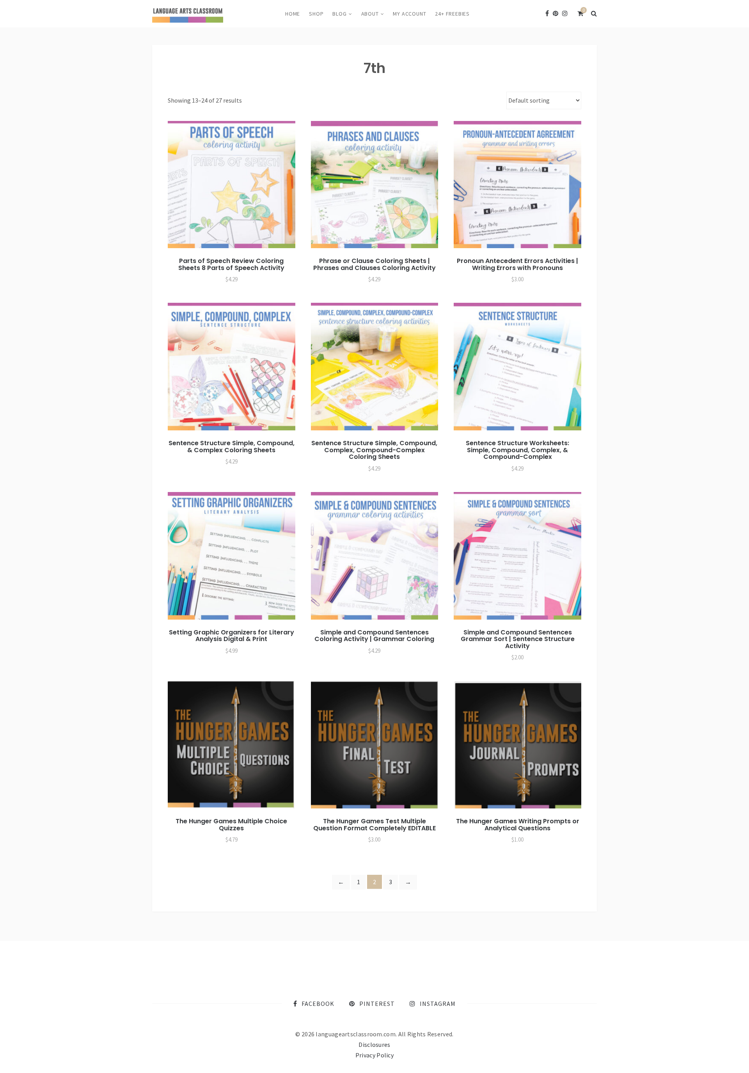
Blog (339, 13)
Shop (316, 13)
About (370, 13)
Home (292, 13)
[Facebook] (547, 13)
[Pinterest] (555, 13)
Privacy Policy (374, 1055)
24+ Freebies (452, 13)
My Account (409, 13)
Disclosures (374, 1044)
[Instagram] (565, 13)
